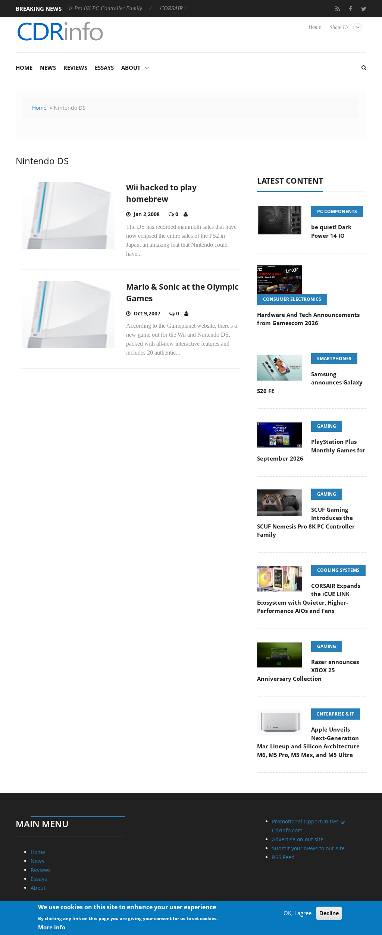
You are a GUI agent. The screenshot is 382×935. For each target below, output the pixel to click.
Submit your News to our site (308, 848)
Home (315, 27)
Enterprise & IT (335, 714)
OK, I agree (297, 913)
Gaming (326, 426)
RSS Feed (283, 857)
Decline (329, 913)
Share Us (339, 27)
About (131, 67)
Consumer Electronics (292, 299)
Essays (104, 67)
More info (51, 927)
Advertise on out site (297, 839)
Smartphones (334, 358)
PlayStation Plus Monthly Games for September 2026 (311, 450)
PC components (337, 211)
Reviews (75, 67)
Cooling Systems (338, 570)
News (48, 67)
